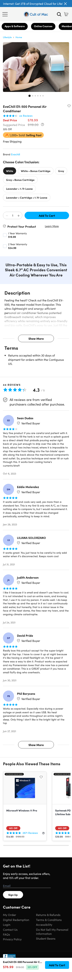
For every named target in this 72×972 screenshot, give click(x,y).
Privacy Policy (12, 939)
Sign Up (13, 895)
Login (6, 924)
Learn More (52, 226)
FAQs (6, 934)
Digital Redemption (16, 920)
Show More (36, 338)
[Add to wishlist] (69, 106)
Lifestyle (7, 37)
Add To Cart (47, 215)
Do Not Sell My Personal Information (52, 931)
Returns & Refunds (48, 915)
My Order (9, 915)
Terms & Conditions (49, 920)
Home (19, 37)
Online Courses (43, 26)
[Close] (65, 3)
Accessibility (44, 924)
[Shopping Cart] (66, 14)
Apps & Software (15, 26)
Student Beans (45, 938)
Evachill (15, 154)
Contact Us (10, 929)
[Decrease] (7, 215)
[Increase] (18, 215)
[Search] (59, 14)
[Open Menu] (6, 14)
